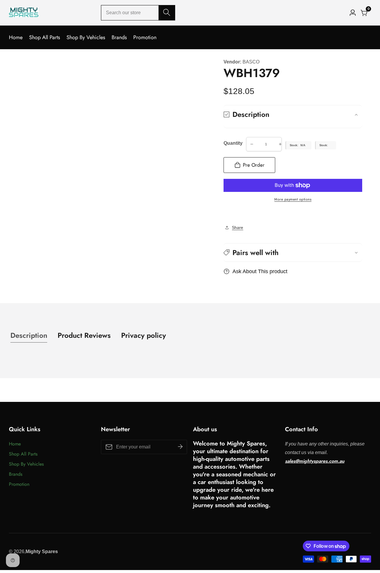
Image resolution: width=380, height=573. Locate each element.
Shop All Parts (44, 37)
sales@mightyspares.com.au (314, 461)
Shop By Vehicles (85, 37)
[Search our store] (167, 12)
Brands (119, 37)
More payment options (292, 199)
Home (16, 37)
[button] (293, 252)
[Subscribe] (180, 447)
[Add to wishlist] (225, 213)
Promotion (144, 37)
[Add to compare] (230, 213)
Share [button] (237, 227)
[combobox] (138, 12)
